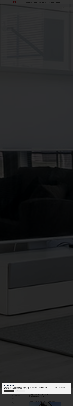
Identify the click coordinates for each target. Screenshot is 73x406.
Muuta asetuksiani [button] (20, 390)
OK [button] (9, 390)
